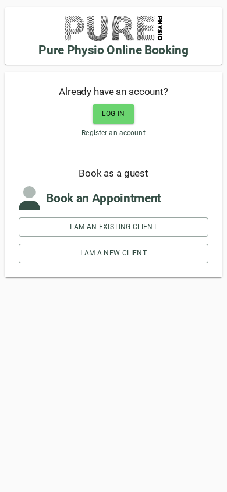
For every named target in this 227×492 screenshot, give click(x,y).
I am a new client (113, 253)
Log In (113, 114)
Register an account (113, 133)
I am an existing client (113, 227)
